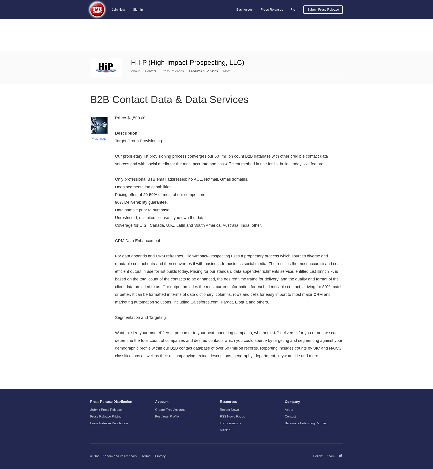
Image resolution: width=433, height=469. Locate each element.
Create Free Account (170, 409)
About (135, 71)
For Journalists (230, 423)
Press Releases (172, 71)
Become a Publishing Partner (305, 423)
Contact (150, 71)
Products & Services (203, 71)
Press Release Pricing (106, 416)
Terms (146, 455)
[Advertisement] (216, 35)
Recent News (229, 409)
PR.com (107, 456)
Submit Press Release (323, 9)
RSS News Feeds (232, 416)
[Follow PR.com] (339, 455)
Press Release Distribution (109, 423)
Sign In (138, 9)
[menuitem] (293, 10)
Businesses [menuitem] (244, 9)
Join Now (118, 9)
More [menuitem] (227, 71)
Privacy (160, 455)
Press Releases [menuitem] (272, 9)
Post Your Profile (167, 416)
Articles (225, 430)
